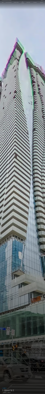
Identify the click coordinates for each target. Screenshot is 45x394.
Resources (41, 2)
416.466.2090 (10, 0)
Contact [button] (42, 0)
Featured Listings (16, 2)
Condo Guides (28, 2)
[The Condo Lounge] (22, 2)
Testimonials (35, 2)
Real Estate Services (8, 2)
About (2, 2)
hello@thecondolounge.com (5, 0)
